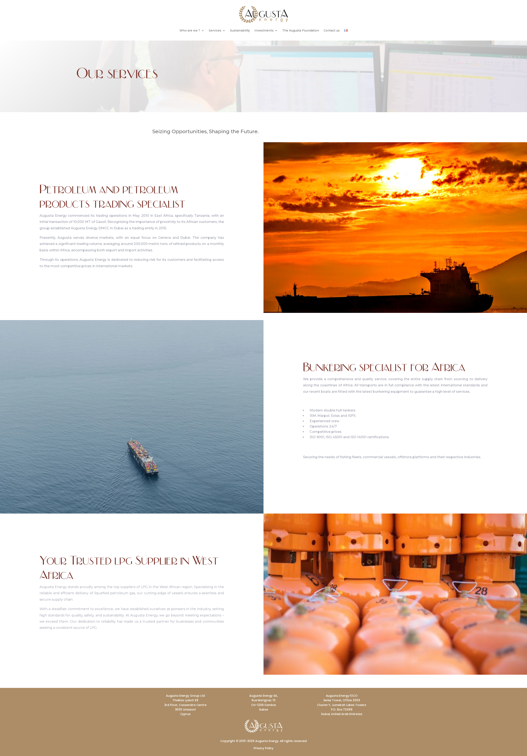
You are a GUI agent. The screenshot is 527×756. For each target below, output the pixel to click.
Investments (264, 30)
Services (215, 30)
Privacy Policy (263, 748)
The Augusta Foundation (300, 30)
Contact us (332, 30)
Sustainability (240, 30)
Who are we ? (190, 30)
